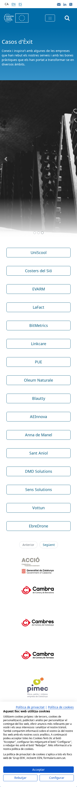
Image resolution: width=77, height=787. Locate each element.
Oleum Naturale (38, 380)
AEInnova (38, 416)
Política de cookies (61, 707)
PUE (38, 361)
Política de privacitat (30, 707)
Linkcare (38, 343)
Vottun (38, 507)
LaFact (38, 307)
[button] (6, 159)
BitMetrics (38, 325)
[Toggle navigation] (50, 18)
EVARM (38, 289)
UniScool (39, 252)
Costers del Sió (38, 270)
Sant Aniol (38, 453)
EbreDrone (38, 526)
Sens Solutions (38, 489)
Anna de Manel (38, 434)
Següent (49, 545)
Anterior (28, 545)
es (20, 4)
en (14, 4)
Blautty (38, 398)
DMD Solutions (38, 471)
